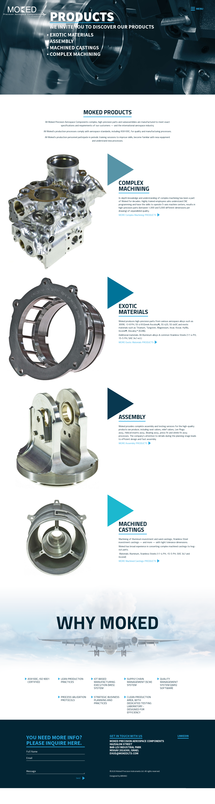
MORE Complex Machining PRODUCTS (137, 226)
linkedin (183, 748)
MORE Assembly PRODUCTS (133, 455)
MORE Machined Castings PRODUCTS (137, 572)
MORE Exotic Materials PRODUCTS (136, 354)
